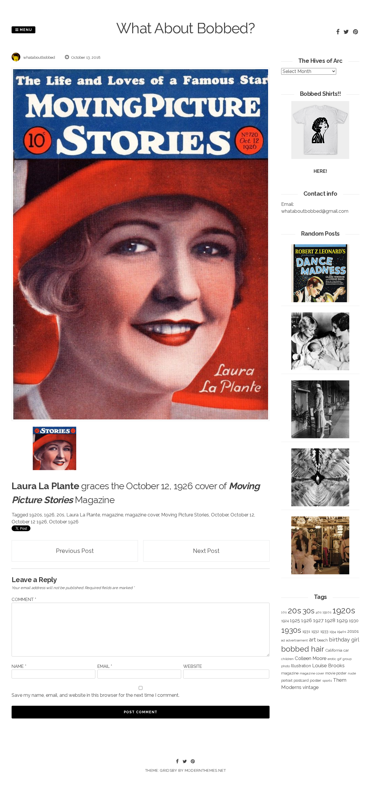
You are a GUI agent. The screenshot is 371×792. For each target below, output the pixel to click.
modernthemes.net (205, 770)
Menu (25, 30)
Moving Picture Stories (185, 515)
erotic (332, 659)
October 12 (242, 515)
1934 (333, 632)
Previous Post (75, 550)
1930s (291, 630)
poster (315, 680)
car (346, 650)
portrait (286, 680)
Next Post (206, 550)
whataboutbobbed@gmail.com (314, 211)
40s (318, 612)
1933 (324, 631)
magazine (112, 515)
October (219, 515)
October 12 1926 (29, 522)
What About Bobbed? (185, 28)
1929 (342, 620)
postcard (301, 680)
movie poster (336, 673)
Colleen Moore (310, 658)
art (312, 640)
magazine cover (142, 515)
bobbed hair (302, 649)
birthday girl (344, 640)
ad (283, 640)
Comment (24, 599)
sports (327, 681)
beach (322, 640)
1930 (354, 620)
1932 (315, 631)
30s (308, 610)
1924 (285, 621)
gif (339, 659)
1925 (295, 620)
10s (284, 612)
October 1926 (64, 522)
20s (60, 515)
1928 (330, 620)
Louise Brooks (328, 665)
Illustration (301, 665)
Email (104, 666)
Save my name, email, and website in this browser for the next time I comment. (95, 695)
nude (352, 673)
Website (192, 666)
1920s (35, 515)
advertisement (297, 640)
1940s (341, 632)
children (287, 659)
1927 (318, 620)
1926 (49, 515)
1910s (327, 612)
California (333, 650)
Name (19, 666)
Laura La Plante (83, 515)
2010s (353, 631)
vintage (311, 687)
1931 (306, 631)
